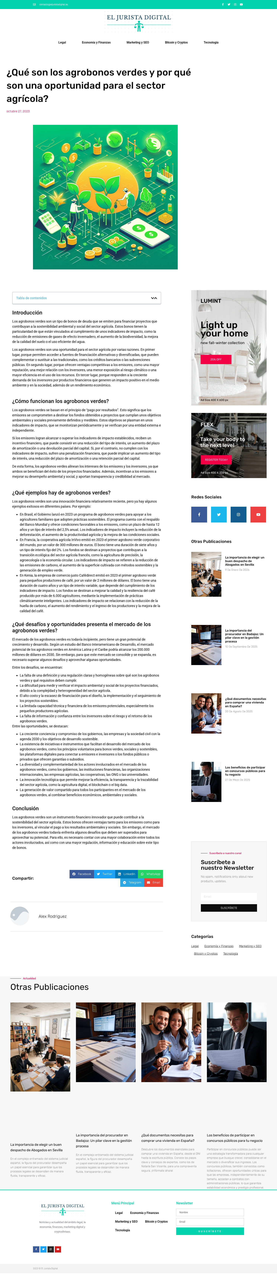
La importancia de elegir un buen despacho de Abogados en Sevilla (244, 561)
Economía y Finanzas (96, 42)
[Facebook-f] (222, 4)
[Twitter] (229, 4)
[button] (152, 298)
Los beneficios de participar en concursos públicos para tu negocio (245, 771)
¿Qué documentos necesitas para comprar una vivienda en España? (245, 702)
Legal (62, 42)
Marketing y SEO (138, 42)
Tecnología (211, 42)
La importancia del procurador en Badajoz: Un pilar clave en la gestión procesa (244, 636)
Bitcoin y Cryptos (176, 42)
